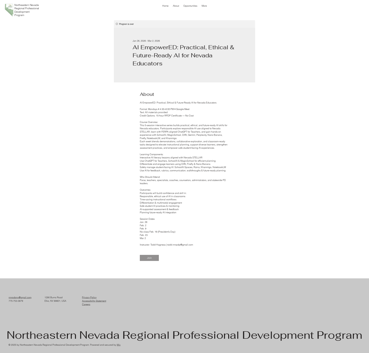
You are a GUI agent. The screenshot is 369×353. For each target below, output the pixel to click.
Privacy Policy (89, 297)
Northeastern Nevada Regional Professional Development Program (26, 10)
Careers (86, 304)
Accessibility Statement (94, 300)
